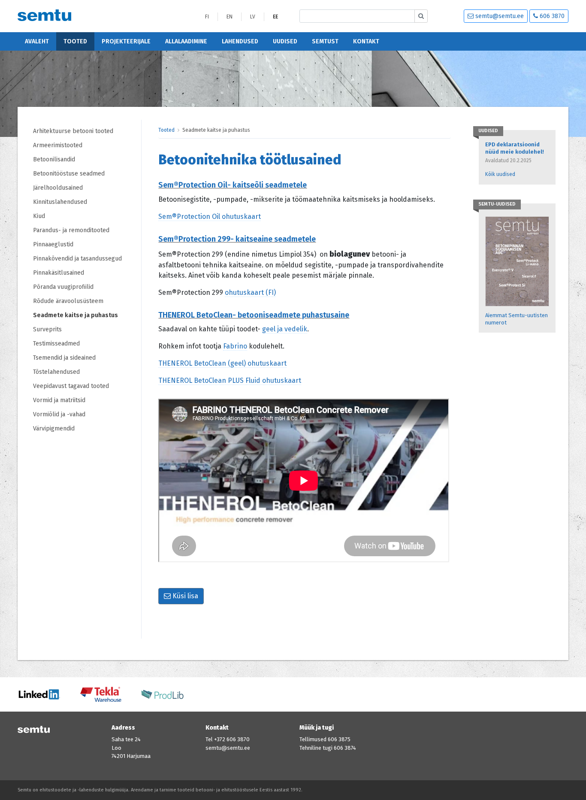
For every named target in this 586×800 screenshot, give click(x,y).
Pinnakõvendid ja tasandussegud (77, 258)
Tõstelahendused (56, 372)
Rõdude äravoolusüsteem (68, 301)
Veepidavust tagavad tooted (71, 386)
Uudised (285, 41)
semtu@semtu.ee (499, 16)
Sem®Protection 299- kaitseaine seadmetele (237, 239)
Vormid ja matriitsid (59, 400)
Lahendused (240, 41)
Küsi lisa (184, 596)
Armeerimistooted (57, 145)
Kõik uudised (500, 174)
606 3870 (551, 16)
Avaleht (37, 41)
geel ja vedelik (284, 329)
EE (275, 17)
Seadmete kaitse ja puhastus (75, 315)
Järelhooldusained (58, 187)
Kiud (39, 216)
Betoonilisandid (54, 159)
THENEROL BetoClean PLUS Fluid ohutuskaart (229, 380)
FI (207, 17)
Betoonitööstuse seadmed (69, 173)
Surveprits (47, 329)
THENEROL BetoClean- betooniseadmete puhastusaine (253, 315)
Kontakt (366, 41)
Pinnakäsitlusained (58, 272)
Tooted (75, 41)
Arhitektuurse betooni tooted (73, 131)
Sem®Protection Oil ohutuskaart (209, 216)
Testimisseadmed (56, 343)
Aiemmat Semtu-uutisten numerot (516, 319)
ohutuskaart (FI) (250, 292)
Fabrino (235, 346)
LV (252, 17)
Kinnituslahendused (60, 202)
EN (230, 17)
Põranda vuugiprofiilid (63, 287)
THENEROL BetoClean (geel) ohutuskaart (222, 363)
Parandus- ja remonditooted (71, 230)
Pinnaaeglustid (53, 244)
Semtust (325, 41)
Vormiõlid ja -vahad (60, 414)
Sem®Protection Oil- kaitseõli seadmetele (232, 185)
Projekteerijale (126, 41)
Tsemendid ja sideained (64, 357)
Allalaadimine (186, 41)
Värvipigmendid (54, 428)
